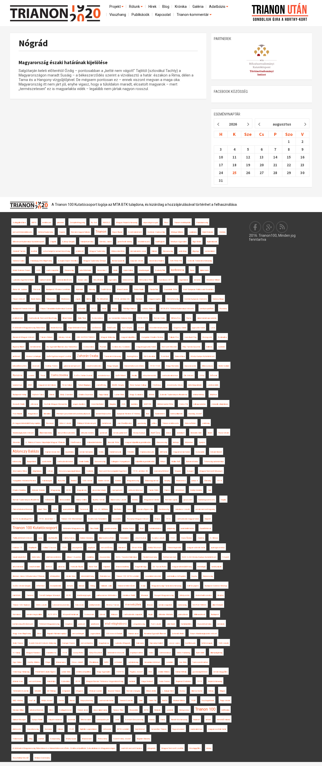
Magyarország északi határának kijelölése (63, 62)
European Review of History (128, 414)
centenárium (210, 251)
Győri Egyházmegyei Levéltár (59, 356)
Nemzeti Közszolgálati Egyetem (113, 471)
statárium (181, 433)
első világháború (116, 623)
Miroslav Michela (165, 614)
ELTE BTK (52, 614)
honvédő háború (223, 719)
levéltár (34, 251)
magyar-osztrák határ (217, 729)
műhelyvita (49, 500)
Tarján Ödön (153, 490)
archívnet (16, 356)
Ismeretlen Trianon (159, 729)
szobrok (170, 710)
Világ (30, 739)
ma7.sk (32, 700)
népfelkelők (53, 538)
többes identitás (118, 251)
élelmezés (17, 729)
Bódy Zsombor (66, 394)
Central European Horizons (195, 299)
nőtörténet (179, 490)
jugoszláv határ (198, 328)
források (139, 299)
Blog (165, 7)
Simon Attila (137, 547)
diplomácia (204, 270)
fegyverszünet (178, 729)
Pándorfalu (153, 289)
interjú (114, 308)
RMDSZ (106, 222)
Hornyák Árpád (76, 567)
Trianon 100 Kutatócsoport (35, 528)
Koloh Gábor (128, 270)
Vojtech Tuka (38, 394)
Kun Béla (182, 662)
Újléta (88, 299)
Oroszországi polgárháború (69, 471)
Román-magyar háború (80, 232)
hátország (17, 461)
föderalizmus (105, 576)
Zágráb (53, 241)
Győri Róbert (120, 375)
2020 (68, 490)
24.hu (201, 375)
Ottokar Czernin (95, 691)
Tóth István (87, 480)
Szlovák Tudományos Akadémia (173, 394)
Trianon (101, 231)
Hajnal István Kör (52, 452)
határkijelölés (186, 624)
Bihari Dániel (67, 318)
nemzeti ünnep (35, 681)
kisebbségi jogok (84, 595)
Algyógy (195, 251)
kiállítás (209, 347)
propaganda (77, 547)
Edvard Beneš (216, 452)
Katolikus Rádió (129, 595)
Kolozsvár (79, 605)
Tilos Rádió (94, 528)
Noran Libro (83, 280)
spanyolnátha (68, 509)
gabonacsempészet (72, 366)
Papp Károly (103, 394)
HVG (38, 270)
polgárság (171, 528)
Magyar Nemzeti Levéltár (172, 748)
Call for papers (193, 586)
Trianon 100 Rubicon (21, 605)
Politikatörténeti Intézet (22, 538)
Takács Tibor (118, 710)
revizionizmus (104, 375)
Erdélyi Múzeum (155, 547)
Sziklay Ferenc (51, 366)
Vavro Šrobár (186, 538)
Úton (150, 672)
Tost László (156, 624)
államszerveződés (106, 538)
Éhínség (207, 480)
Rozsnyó (50, 423)
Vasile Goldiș (84, 461)
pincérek (60, 222)
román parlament (120, 433)
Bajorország (208, 576)
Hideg (92, 586)
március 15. (18, 547)
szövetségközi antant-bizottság (56, 251)
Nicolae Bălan (18, 710)
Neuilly (134, 375)
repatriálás (69, 452)
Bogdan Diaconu (143, 739)
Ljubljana (192, 232)
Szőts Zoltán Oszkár (83, 375)
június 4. (194, 480)
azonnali (71, 719)
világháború (37, 471)
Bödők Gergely (118, 385)
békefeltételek (85, 270)
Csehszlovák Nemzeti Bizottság (43, 318)
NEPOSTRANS (199, 605)
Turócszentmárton (200, 662)
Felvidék (130, 452)
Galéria (198, 7)
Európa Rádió (37, 719)
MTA (146, 710)
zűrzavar (34, 404)
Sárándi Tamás (19, 251)
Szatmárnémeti (135, 232)
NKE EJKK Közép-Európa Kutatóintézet (199, 557)
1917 (93, 308)
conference (96, 328)
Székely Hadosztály (156, 232)
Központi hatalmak (70, 614)
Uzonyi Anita (78, 653)
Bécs (51, 710)
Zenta (61, 700)
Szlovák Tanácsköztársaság (199, 261)
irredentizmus (56, 328)
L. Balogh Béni (168, 691)
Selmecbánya (165, 653)
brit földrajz (51, 691)
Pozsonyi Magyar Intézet (138, 519)
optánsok (103, 433)
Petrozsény (102, 739)
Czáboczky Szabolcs (121, 347)
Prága (47, 662)
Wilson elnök (151, 691)
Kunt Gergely (127, 328)
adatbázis (95, 624)
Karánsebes (160, 414)
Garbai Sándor (45, 280)
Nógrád (33, 43)
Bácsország (168, 251)
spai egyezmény (218, 547)
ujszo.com (187, 500)
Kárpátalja (51, 681)
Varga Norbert (147, 681)
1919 (199, 681)
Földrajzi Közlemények (86, 423)
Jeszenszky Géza (174, 385)
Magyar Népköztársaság (126, 222)
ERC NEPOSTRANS (85, 337)
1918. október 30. (122, 299)
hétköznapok (207, 643)
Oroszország (100, 461)
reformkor (40, 586)
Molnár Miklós (179, 700)
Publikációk (140, 15)
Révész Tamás (112, 605)
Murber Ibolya (128, 528)
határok (132, 681)
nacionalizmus (196, 729)
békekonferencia (36, 710)
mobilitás (90, 557)
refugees (79, 691)
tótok (55, 509)
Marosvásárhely (122, 567)
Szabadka (222, 337)
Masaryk (144, 595)
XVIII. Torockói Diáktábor (126, 557)
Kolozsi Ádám (190, 423)
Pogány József (136, 672)
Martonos (65, 299)
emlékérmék (18, 318)
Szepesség (55, 739)
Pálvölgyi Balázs (129, 308)
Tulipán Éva (174, 337)
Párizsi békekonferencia (22, 509)
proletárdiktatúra (187, 528)
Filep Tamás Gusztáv (191, 347)
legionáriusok (212, 241)
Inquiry (223, 500)
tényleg (167, 480)
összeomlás (105, 557)
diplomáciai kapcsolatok (207, 318)
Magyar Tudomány (97, 251)
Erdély (101, 452)
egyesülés (113, 280)
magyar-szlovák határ (196, 547)
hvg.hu (194, 576)
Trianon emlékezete (170, 423)
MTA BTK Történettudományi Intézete (177, 308)
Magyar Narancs (33, 653)
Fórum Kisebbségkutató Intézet (203, 633)
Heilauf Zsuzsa (49, 547)
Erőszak (213, 375)
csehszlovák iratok (65, 461)
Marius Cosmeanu (42, 758)
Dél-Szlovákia (149, 356)
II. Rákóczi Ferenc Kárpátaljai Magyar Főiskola (45, 442)
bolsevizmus (128, 280)
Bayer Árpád (117, 232)
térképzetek (184, 595)
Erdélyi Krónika (196, 490)
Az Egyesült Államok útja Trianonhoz (62, 347)
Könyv (163, 461)
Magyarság (55, 490)
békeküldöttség (87, 576)
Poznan (103, 347)
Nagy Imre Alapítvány (22, 633)
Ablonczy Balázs (26, 451)
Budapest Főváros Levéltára (58, 289)
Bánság (92, 289)
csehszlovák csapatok (133, 614)
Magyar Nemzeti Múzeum (211, 471)
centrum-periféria (207, 308)
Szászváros (88, 347)
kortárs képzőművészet (23, 624)
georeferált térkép (124, 241)
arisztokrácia (18, 567)
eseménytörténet (161, 471)
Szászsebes (97, 318)
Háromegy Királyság (21, 672)
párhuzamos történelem (107, 595)
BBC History (18, 700)
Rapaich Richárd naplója (56, 633)
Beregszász (184, 710)
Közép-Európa (139, 433)
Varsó (162, 719)
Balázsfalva (180, 356)
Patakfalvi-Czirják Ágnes (45, 672)
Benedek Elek (196, 433)
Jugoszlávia (95, 633)
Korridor (118, 480)
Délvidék (37, 691)
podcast (81, 624)
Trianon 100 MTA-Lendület (127, 576)
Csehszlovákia (59, 375)
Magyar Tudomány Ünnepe (94, 261)
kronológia (201, 567)
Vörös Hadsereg (183, 653)
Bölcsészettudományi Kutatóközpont (28, 241)
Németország (173, 299)
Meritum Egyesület (179, 241)
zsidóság (206, 423)
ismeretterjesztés (103, 414)
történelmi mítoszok (116, 653)
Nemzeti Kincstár (169, 347)
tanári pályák (216, 567)
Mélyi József (47, 700)
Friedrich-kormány (150, 557)
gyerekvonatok (110, 528)
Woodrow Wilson (213, 280)
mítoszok (107, 729)
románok (221, 624)
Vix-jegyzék (207, 337)
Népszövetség (86, 700)
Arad (142, 528)
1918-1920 (155, 366)
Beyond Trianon (114, 691)
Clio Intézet (188, 375)
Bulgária (112, 404)
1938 (193, 700)
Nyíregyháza (132, 356)
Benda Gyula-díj (118, 261)
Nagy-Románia (172, 366)
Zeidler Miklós (164, 672)
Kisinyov (114, 614)
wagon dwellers (79, 404)
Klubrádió (79, 289)
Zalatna (200, 538)
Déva (39, 633)
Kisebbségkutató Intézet (23, 433)
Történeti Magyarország (49, 624)
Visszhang (117, 15)
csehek (41, 739)
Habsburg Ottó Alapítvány (41, 261)
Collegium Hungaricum (120, 461)
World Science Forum (21, 270)
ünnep (208, 748)
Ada (147, 414)
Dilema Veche (197, 691)
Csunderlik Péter (170, 289)
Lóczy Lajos (174, 643)
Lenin (117, 719)
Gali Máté (17, 595)
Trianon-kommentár (193, 15)
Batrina (73, 480)
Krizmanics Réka (20, 471)
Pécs (166, 222)
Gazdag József (195, 414)
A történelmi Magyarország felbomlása (29, 328)
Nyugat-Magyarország (164, 595)
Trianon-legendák (174, 547)
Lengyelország (139, 624)
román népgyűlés (220, 672)
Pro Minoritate (102, 299)
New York (93, 567)
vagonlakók (183, 280)
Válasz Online (81, 500)
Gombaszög (164, 509)
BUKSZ (49, 567)
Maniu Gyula (71, 739)
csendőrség (101, 385)
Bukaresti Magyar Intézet (23, 337)
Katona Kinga (218, 299)
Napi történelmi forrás (77, 328)
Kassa (151, 719)
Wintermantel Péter (165, 404)
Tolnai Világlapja (84, 385)
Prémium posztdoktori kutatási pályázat (73, 414)
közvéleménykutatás (159, 328)
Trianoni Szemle (126, 700)
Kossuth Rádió (19, 404)
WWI (30, 385)
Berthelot (118, 509)
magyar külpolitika (128, 337)
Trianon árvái (82, 710)
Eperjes (202, 442)
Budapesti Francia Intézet (23, 308)
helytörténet (140, 729)
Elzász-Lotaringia (33, 356)
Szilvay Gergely (68, 241)
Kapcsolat (163, 15)
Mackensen (87, 739)
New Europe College (138, 385)
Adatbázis (217, 7)
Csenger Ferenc (68, 643)
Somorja (48, 729)
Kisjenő (208, 519)
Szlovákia (65, 681)
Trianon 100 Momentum (71, 519)
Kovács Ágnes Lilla (145, 509)
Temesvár (84, 509)
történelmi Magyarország (73, 528)
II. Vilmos (214, 538)
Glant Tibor (42, 509)
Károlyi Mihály (181, 672)
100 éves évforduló (114, 633)
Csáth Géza (106, 289)
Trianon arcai (133, 633)
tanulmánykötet (19, 557)
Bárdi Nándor (207, 232)
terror (129, 509)
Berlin (115, 270)
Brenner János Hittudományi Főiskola (28, 576)
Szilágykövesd (65, 710)
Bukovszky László (118, 500)
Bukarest (122, 547)
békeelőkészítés (20, 366)
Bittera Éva (175, 318)
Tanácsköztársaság (112, 356)
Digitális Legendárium (88, 729)
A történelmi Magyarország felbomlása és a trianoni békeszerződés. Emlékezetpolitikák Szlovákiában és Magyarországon (64, 748)
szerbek (221, 347)
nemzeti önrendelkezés (22, 232)
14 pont (225, 557)
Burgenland (31, 461)
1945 (71, 729)
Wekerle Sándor (38, 490)
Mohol (151, 394)
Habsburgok (47, 480)
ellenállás (47, 414)
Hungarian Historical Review (24, 480)
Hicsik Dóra (70, 576)
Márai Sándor (122, 289)
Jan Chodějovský (124, 423)
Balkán (154, 251)
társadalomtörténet (152, 662)
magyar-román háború (47, 385)
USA (123, 404)
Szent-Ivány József (122, 739)
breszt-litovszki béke (66, 433)
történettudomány (45, 232)
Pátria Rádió (139, 289)
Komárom (17, 614)
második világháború (220, 404)
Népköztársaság (215, 681)
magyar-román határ (181, 452)
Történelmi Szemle (21, 691)
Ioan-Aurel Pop (190, 337)
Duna (192, 270)
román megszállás (34, 614)
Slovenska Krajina (156, 261)
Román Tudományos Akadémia (26, 500)
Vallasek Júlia (106, 586)
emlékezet (46, 222)
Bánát (51, 394)
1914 (219, 480)
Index (151, 653)
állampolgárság (216, 653)
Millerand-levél (199, 614)
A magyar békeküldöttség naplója (26, 423)
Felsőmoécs (75, 442)
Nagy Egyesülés (103, 672)
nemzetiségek (78, 633)
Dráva (168, 433)
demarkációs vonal (138, 251)
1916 (168, 519)
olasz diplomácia (100, 710)
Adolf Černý (155, 433)
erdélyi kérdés (94, 605)
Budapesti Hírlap (19, 394)
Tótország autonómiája (214, 461)
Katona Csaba (18, 261)
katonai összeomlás (61, 605)
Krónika (181, 7)
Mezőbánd (98, 280)
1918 (64, 653)
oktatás (197, 280)
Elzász (182, 691)
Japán (77, 299)
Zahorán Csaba (87, 356)
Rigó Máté (196, 241)
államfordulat (217, 605)
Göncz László (65, 423)
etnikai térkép (198, 394)
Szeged (190, 471)
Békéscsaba (85, 719)
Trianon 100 (205, 709)
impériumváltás (136, 653)
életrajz (176, 442)
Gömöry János (105, 241)
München (189, 442)
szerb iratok (47, 461)
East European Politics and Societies (198, 289)
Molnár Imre (18, 681)
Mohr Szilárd (223, 366)
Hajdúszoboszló (147, 452)
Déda (104, 308)
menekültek (133, 604)
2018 (77, 681)
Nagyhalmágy (141, 567)
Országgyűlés (194, 748)
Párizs (167, 490)
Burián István (103, 480)
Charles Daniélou (19, 490)
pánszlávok (183, 614)
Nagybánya (33, 414)
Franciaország (202, 222)
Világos (222, 691)
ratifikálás (225, 710)
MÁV (106, 662)
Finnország (69, 270)
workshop (183, 251)
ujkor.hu (61, 567)
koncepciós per (103, 719)
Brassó (150, 605)
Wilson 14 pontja (74, 557)
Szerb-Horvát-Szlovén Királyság (42, 643)
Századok (200, 452)
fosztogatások (208, 700)
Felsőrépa (156, 385)
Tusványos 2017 (165, 280)
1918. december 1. (47, 519)
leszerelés (117, 519)
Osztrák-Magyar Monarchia (55, 404)
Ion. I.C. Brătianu (101, 509)
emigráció (66, 691)
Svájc (143, 586)
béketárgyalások (195, 385)
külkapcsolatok (199, 404)
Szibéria (89, 471)
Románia (17, 375)
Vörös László (41, 605)
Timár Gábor (67, 385)
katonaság (182, 605)
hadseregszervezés (206, 500)
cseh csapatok (52, 270)
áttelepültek (55, 576)
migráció (106, 567)
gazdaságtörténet (200, 672)
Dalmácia (140, 643)
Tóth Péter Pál (176, 261)
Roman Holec (159, 318)
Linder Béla (65, 672)
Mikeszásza (207, 366)
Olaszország (161, 442)
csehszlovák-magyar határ (188, 519)
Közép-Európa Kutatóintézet (202, 356)
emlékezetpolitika (83, 672)
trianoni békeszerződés (134, 366)
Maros (157, 519)
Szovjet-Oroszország (134, 719)
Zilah (141, 700)
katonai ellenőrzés (64, 280)
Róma (71, 700)
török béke (36, 557)
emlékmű (80, 251)
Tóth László (223, 643)
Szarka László (158, 538)
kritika (154, 423)
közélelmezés (144, 241)
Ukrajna (220, 595)
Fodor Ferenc (164, 681)
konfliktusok (190, 643)
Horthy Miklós (33, 662)
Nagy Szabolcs (136, 394)
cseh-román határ (106, 700)
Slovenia (16, 442)
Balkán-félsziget (19, 719)
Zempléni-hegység (77, 222)
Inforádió (81, 308)
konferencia (177, 270)
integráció (151, 748)
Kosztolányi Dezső (21, 758)
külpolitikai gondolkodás (145, 461)
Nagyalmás (82, 490)
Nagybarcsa (104, 643)
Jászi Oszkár (140, 538)
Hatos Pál (183, 404)
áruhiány (134, 404)
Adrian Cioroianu (86, 538)
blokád (81, 586)
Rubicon (196, 719)
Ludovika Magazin (122, 643)
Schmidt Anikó (178, 633)
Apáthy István (99, 500)
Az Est (94, 222)
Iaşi (209, 490)
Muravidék (133, 710)
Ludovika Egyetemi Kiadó (23, 280)
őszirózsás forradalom (97, 519)
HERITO (120, 672)
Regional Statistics (183, 681)
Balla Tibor (82, 318)
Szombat (165, 356)
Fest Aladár (17, 414)
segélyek (91, 547)
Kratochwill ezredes (203, 595)
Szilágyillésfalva (19, 222)
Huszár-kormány (204, 624)
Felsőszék (111, 328)
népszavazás (190, 366)
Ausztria (61, 480)
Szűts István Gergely (22, 586)
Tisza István (223, 433)
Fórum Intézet (19, 299)
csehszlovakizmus (170, 375)
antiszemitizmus (135, 490)
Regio (150, 614)
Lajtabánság (133, 662)
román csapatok (165, 605)
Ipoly (40, 538)
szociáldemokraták (153, 576)
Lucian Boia (119, 394)
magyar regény (154, 299)
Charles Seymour (85, 394)
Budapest (215, 614)
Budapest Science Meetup (216, 586)
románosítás (35, 347)
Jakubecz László (182, 509)
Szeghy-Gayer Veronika (67, 261)
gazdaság (142, 423)
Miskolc (157, 710)
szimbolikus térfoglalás (176, 576)
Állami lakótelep (45, 433)
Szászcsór (89, 614)
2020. (68, 595)
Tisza (42, 375)
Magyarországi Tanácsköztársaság (166, 586)
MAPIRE (147, 404)
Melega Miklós (177, 232)
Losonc (31, 375)
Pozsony (223, 308)
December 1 (102, 270)
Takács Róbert (46, 337)
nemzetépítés (87, 643)
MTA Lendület (123, 729)
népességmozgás (150, 222)
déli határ (163, 452)
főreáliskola (93, 662)
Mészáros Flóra (145, 280)
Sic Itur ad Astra (159, 567)
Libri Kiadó (171, 624)
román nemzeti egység (205, 509)
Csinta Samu (68, 538)
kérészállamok (177, 414)
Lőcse (50, 471)
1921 (172, 538)
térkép (211, 691)
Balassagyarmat (151, 480)
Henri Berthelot (97, 404)
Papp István (225, 700)
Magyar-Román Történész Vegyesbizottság (104, 681)
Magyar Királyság (108, 337)
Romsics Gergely (133, 691)
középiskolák (55, 586)
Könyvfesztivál (95, 653)
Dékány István (64, 337)
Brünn (210, 433)
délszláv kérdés (87, 433)
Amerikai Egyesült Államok (155, 633)
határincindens (155, 528)
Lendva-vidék (213, 385)
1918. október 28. (140, 471)
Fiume (188, 318)
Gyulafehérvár (205, 528)
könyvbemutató (149, 375)
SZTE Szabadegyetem (23, 519)
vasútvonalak (34, 567)
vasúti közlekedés (93, 366)
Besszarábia (65, 500)
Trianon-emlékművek (126, 586)
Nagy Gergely (112, 366)
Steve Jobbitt (77, 662)
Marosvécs (181, 480)
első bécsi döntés (53, 557)
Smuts (70, 586)
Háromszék (18, 739)
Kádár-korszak (115, 452)
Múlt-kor (213, 394)
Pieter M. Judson (20, 289)
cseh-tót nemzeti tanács (131, 748)
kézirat (141, 328)
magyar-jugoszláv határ (146, 347)
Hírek (152, 7)
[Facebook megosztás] (255, 227)
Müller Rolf (175, 461)
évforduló (118, 662)
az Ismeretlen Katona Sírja (120, 318)
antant (208, 719)
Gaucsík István (136, 261)
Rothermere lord (169, 557)
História (222, 232)
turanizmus (17, 385)
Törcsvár (36, 289)
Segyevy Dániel (179, 328)
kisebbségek (144, 270)
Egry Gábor (17, 662)
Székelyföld (160, 270)
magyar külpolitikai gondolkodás (138, 442)
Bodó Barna (36, 299)
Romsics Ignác (171, 500)
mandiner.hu (51, 653)
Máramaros (61, 662)
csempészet (117, 490)
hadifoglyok (160, 241)
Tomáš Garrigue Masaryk (49, 595)
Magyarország (133, 480)
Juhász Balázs (148, 308)
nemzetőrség (106, 547)
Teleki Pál (152, 700)
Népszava (50, 299)
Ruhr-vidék (200, 653)
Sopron (62, 232)
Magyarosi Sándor (151, 500)
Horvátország (33, 729)
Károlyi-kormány (87, 241)
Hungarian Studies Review (152, 337)
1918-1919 (142, 318)
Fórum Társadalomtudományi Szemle (56, 308)
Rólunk (135, 7)
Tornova (29, 595)
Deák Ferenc (18, 643)
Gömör (102, 614)
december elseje (99, 490)
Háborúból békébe (94, 442)
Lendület (169, 662)
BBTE (33, 222)
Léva (213, 328)
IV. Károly (16, 653)
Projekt (115, 7)
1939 (64, 547)
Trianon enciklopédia (182, 222)
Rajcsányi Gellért (156, 643)
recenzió (35, 366)
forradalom (124, 538)
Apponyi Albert (18, 347)
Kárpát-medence (55, 719)
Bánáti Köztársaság (179, 719)
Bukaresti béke (192, 461)
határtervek (106, 423)
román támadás (86, 452)
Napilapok (32, 547)
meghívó (68, 624)
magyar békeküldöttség (182, 567)
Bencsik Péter (113, 442)
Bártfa (164, 700)
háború (60, 729)
